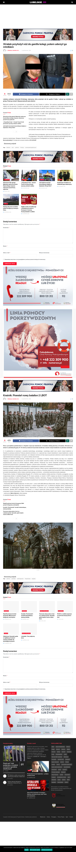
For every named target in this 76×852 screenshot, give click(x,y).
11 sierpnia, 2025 (31, 797)
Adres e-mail (6, 252)
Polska (53, 764)
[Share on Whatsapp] (67, 94)
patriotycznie (20, 578)
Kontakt (71, 817)
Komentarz (6, 227)
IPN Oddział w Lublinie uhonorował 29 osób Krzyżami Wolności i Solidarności (16, 775)
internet (53, 751)
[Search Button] (72, 2)
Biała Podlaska (44, 611)
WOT (68, 779)
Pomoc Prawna (61, 817)
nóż (13, 147)
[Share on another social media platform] (71, 94)
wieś (69, 777)
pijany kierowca (55, 762)
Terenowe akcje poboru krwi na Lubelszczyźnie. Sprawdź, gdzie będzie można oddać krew (13, 512)
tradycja (53, 777)
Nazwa (5, 246)
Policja (22, 147)
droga (53, 749)
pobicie (17, 147)
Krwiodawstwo (59, 754)
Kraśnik (6, 611)
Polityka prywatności (47, 849)
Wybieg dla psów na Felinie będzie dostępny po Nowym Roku (10, 208)
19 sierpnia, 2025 (31, 777)
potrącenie (54, 769)
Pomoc (58, 764)
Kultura (48, 817)
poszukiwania (67, 767)
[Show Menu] (4, 2)
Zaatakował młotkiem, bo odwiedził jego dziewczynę (64, 183)
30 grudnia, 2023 (25, 188)
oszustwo (54, 759)
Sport (67, 817)
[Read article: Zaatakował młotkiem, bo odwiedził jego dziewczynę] (65, 175)
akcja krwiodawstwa (60, 746)
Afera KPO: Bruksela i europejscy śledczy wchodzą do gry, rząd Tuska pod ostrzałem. (37, 794)
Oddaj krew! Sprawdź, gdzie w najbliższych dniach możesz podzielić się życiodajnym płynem (10, 638)
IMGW (68, 749)
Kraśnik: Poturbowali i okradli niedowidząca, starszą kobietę (14, 508)
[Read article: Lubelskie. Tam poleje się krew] (29, 629)
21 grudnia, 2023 (25, 213)
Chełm (24, 203)
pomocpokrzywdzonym (30, 147)
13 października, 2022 (26, 50)
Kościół (63, 751)
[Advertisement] (38, 15)
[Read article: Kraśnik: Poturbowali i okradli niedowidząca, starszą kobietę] (29, 606)
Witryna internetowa (44, 252)
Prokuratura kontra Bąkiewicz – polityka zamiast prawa (38, 774)
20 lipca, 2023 (43, 620)
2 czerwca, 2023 (25, 640)
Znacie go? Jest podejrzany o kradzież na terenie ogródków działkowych (10, 766)
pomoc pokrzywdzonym (57, 767)
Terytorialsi (27, 578)
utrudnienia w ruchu (61, 777)
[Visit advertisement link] (38, 36)
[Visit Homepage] (38, 2)
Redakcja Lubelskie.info (13, 50)
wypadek (54, 782)
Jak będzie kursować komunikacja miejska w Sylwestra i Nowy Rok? (14, 126)
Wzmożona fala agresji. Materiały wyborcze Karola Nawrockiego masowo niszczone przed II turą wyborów (14, 118)
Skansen (63, 772)
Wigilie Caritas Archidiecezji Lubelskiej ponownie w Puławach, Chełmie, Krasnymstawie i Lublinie (28, 209)
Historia (63, 749)
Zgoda (26, 849)
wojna (59, 779)
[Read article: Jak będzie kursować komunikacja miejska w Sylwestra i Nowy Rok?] (47, 175)
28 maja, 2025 (7, 191)
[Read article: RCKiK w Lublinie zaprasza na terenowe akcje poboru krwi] (65, 606)
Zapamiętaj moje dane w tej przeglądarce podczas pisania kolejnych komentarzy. (25, 259)
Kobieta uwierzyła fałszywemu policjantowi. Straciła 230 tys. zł (15, 782)
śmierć (66, 782)
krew (53, 754)
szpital (61, 774)
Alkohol (8, 147)
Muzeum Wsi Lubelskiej (57, 756)
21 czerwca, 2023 (7, 643)
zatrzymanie (60, 782)
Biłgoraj (60, 611)
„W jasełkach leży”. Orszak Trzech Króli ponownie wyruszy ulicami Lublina (13, 122)
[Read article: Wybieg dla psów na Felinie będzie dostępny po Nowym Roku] (11, 199)
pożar (59, 769)
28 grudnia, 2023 (61, 186)
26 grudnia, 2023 (7, 212)
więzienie (54, 779)
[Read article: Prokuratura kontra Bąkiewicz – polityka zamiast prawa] (38, 766)
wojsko (33, 578)
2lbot (53, 746)
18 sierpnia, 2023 (7, 619)
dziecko (58, 749)
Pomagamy (53, 817)
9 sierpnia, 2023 (25, 619)
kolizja (58, 751)
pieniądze (68, 759)
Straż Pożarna (55, 774)
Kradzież (69, 751)
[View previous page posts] (14, 132)
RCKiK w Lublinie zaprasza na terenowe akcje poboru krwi (64, 615)
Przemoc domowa (55, 772)
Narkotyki (66, 756)
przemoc (65, 769)
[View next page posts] (16, 132)
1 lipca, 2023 (60, 619)
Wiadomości (42, 817)
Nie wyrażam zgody (35, 849)
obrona (8, 578)
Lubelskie (6, 179)
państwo (14, 578)
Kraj (29, 770)
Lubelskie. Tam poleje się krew (28, 637)
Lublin (24, 179)
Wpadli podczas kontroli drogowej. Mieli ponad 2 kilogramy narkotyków (13, 504)
